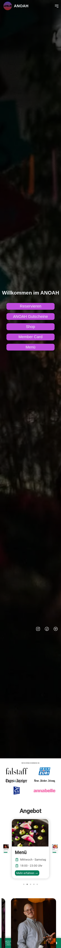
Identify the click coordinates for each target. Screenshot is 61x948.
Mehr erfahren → (27, 873)
